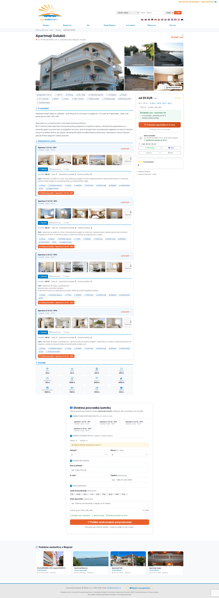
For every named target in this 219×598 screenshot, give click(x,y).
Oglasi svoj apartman (141, 588)
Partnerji (99, 594)
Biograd (58, 30)
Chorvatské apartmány (124, 594)
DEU (85, 494)
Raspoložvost (56, 169)
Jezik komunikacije (83, 491)
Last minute (130, 25)
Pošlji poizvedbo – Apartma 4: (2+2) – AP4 (57, 356)
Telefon (118, 475)
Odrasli (74, 450)
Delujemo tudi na (66, 592)
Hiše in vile (152, 25)
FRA (104, 494)
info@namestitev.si (114, 588)
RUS (111, 494)
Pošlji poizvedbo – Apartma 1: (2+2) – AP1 (57, 193)
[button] (159, 164)
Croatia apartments (141, 592)
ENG (79, 494)
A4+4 (159, 103)
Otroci (117, 450)
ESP (98, 494)
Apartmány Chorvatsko (109, 594)
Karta (150, 153)
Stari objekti (91, 594)
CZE (72, 494)
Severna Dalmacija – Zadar (45, 30)
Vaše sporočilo (81, 499)
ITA (92, 494)
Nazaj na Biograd (144, 171)
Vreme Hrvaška (109, 25)
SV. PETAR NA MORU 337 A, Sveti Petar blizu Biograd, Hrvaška (62, 40)
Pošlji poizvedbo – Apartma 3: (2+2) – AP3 (57, 302)
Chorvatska (111, 592)
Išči (178, 13)
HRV (117, 494)
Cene (67, 169)
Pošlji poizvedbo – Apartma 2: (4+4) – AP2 (57, 246)
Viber (172, 148)
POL (124, 494)
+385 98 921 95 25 (148, 144)
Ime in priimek (76, 465)
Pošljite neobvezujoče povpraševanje (111, 522)
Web (171, 153)
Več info (173, 25)
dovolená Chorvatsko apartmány (82, 592)
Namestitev (67, 25)
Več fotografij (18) (174, 87)
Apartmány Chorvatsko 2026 (125, 592)
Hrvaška (46, 25)
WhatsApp (150, 148)
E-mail (73, 475)
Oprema (44, 169)
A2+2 (154, 103)
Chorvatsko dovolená (100, 592)
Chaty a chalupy (153, 592)
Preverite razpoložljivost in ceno (161, 125)
